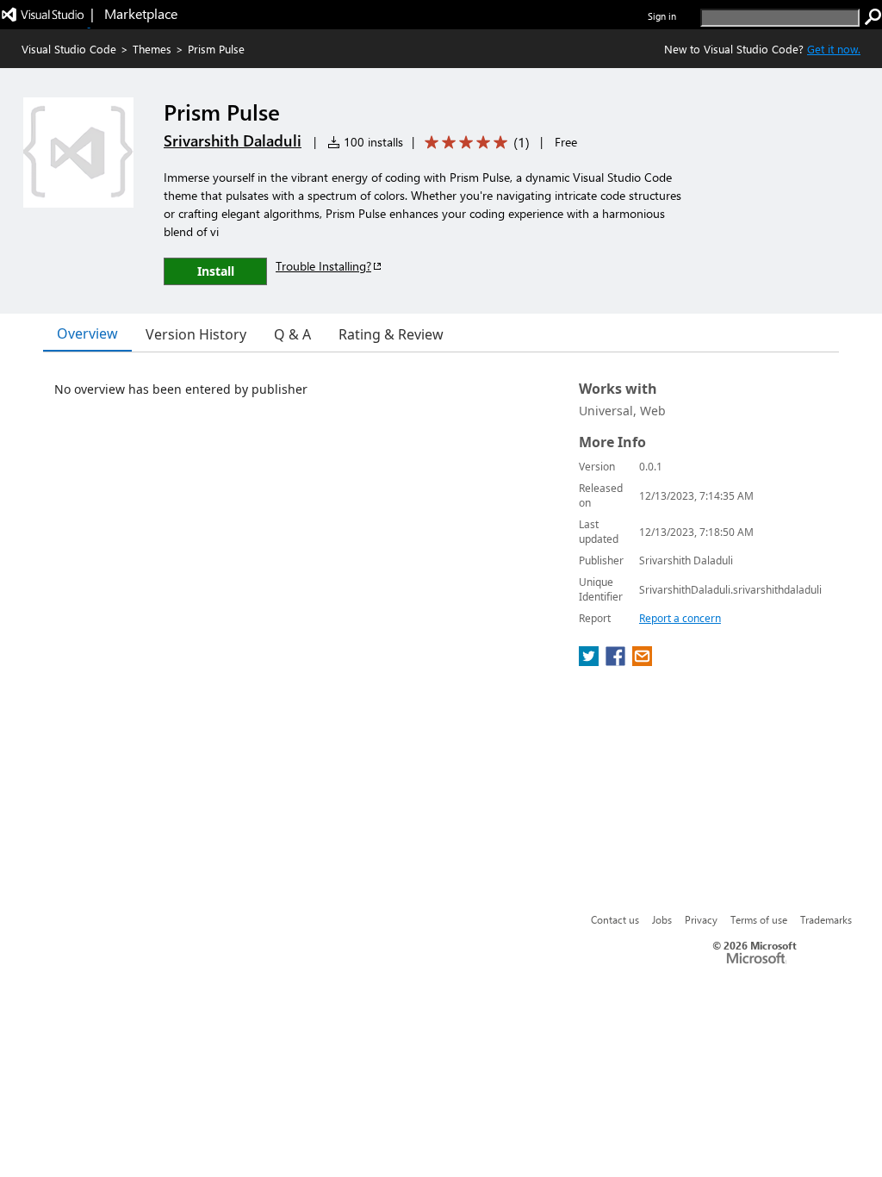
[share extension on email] (642, 660)
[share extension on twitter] (590, 660)
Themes (152, 48)
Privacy (701, 919)
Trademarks (826, 919)
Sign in (662, 15)
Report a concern (680, 618)
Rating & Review (391, 334)
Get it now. (833, 48)
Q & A (292, 334)
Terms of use (758, 919)
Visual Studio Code (69, 48)
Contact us (615, 919)
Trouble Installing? (323, 266)
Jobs (662, 919)
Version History (196, 334)
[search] (873, 17)
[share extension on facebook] (617, 660)
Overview (87, 333)
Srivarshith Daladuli (232, 140)
